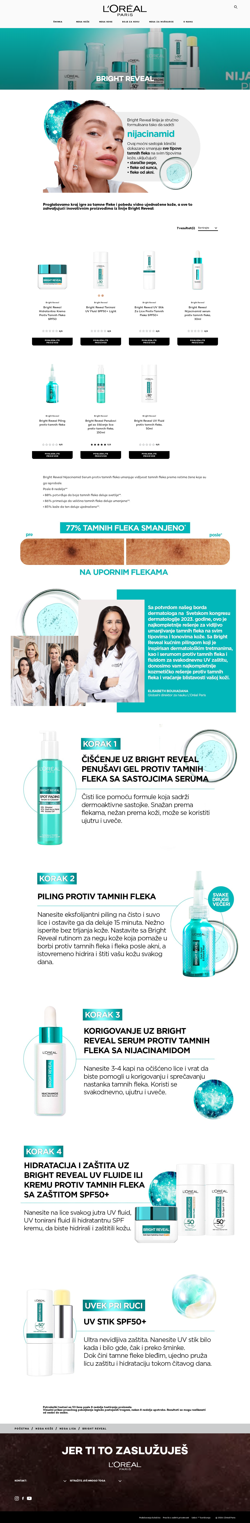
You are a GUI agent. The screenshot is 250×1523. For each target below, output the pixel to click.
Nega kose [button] (105, 21)
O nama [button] (188, 21)
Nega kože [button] (82, 21)
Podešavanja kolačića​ (149, 1517)
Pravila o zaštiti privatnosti (176, 1517)
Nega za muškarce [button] (161, 21)
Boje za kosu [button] (130, 21)
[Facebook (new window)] (23, 1498)
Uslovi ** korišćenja (201, 1517)
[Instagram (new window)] (17, 1498)
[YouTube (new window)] (29, 1498)
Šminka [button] (57, 21)
